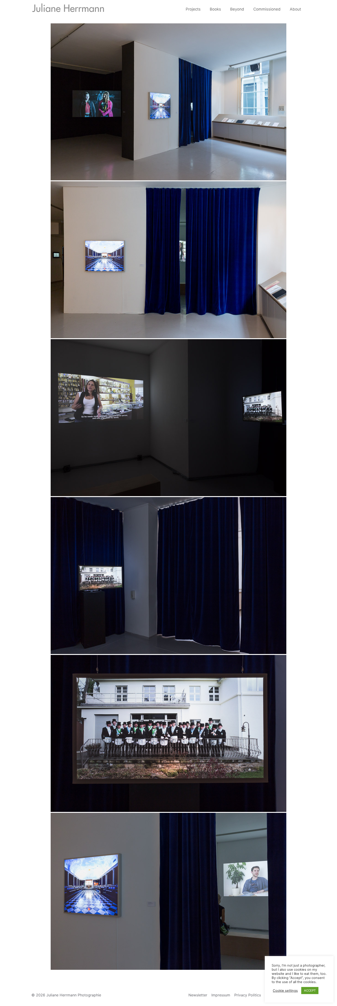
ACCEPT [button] (310, 990)
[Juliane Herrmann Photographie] (68, 9)
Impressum (220, 995)
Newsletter (197, 995)
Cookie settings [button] (285, 991)
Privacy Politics (247, 995)
